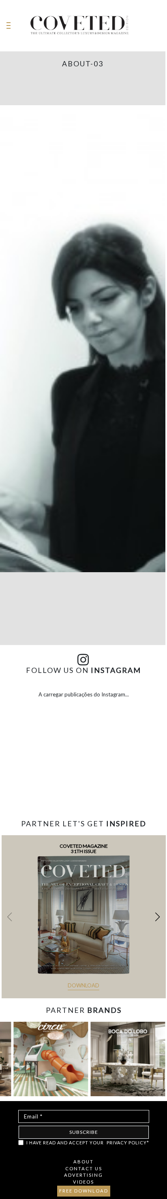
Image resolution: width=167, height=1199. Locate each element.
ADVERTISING (83, 1175)
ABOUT (83, 1161)
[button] (157, 917)
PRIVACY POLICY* (128, 1142)
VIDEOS (83, 1181)
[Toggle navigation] (8, 25)
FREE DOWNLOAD (83, 1190)
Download (83, 985)
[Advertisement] (83, 791)
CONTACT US (83, 1168)
